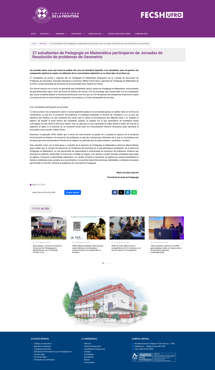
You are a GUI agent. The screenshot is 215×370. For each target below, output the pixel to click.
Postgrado (76, 34)
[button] (115, 192)
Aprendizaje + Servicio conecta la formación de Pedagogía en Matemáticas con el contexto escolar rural (47, 249)
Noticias (43, 43)
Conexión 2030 (141, 34)
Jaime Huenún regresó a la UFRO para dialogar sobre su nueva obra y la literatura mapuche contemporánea (166, 249)
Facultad (44, 34)
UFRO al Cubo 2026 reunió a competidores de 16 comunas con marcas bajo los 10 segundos (126, 248)
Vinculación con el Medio (119, 34)
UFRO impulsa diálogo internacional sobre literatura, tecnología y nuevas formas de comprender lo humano (87, 249)
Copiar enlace (72, 192)
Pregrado (60, 34)
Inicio (33, 34)
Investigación (94, 34)
